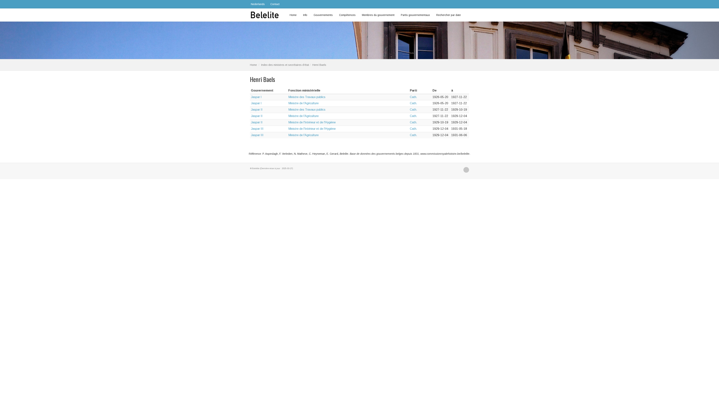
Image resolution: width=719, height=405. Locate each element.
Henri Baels (319, 64)
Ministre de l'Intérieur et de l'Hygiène (312, 122)
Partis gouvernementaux (415, 15)
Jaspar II (257, 109)
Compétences (347, 15)
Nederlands (258, 4)
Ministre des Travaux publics (306, 97)
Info (305, 15)
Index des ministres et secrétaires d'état (285, 64)
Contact (275, 4)
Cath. (413, 97)
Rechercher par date (448, 15)
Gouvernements (323, 15)
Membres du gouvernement (378, 15)
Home (293, 15)
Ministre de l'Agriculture (303, 103)
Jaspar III (257, 128)
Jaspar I (256, 97)
